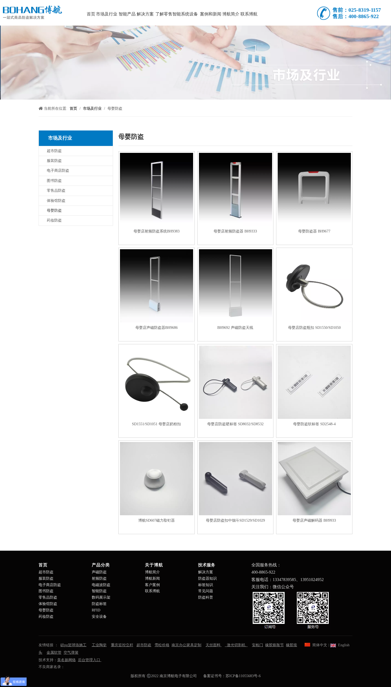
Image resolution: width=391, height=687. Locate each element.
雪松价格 (162, 645)
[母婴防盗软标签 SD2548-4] (314, 382)
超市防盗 (54, 151)
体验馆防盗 (56, 201)
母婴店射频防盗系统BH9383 (157, 231)
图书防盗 (54, 181)
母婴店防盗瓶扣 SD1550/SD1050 (314, 328)
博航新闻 (152, 578)
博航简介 (152, 572)
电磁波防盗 (101, 585)
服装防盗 (54, 161)
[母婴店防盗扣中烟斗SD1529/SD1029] (235, 478)
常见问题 (205, 591)
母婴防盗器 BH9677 (314, 231)
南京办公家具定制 (186, 645)
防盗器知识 (207, 578)
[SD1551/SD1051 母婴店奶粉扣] (156, 382)
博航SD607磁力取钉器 (156, 520)
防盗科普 (205, 597)
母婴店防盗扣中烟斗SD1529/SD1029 (235, 520)
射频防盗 (99, 578)
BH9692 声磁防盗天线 (235, 328)
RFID (96, 610)
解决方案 (205, 572)
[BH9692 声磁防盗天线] (235, 286)
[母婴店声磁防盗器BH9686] (156, 286)
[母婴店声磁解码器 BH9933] (314, 478)
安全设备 (99, 617)
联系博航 (152, 591)
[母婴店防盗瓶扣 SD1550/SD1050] (314, 286)
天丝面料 (214, 645)
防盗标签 (99, 604)
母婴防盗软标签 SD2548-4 (314, 424)
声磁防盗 (99, 572)
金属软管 (54, 653)
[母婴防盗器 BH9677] (314, 189)
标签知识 (205, 585)
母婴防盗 (54, 210)
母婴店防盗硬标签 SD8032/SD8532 (235, 424)
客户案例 (152, 585)
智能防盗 (99, 591)
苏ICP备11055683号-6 (243, 676)
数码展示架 (101, 597)
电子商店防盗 (58, 171)
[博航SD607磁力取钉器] (156, 478)
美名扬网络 (66, 660)
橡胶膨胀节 (274, 645)
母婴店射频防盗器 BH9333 (235, 231)
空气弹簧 (71, 653)
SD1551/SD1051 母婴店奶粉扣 (156, 424)
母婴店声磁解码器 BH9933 (314, 520)
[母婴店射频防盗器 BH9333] (235, 189)
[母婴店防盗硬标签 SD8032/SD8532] (235, 382)
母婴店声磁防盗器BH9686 (156, 328)
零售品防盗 (56, 191)
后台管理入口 (89, 660)
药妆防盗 (54, 220)
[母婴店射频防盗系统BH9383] (156, 189)
